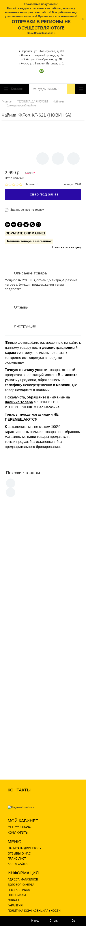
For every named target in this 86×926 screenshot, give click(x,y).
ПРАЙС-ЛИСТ (17, 858)
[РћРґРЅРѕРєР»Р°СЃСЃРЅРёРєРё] (19, 224)
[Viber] (32, 224)
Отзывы (21, 307)
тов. (35, 920)
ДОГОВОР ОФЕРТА (21, 884)
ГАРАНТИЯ (15, 905)
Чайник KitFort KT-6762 (48, 750)
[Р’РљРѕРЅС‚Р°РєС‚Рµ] (13, 224)
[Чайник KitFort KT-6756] (20, 536)
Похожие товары (23, 472)
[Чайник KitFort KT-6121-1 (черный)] (20, 565)
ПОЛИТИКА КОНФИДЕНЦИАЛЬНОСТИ (34, 910)
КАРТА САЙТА (18, 864)
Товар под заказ (43, 194)
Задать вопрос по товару (27, 209)
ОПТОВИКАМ (17, 895)
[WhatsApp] (38, 224)
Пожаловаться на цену (66, 247)
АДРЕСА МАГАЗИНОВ (23, 879)
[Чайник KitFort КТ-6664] (20, 673)
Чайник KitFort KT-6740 (48, 695)
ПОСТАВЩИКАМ (19, 890)
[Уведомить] (42, 158)
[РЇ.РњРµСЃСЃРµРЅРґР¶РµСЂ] (7, 224)
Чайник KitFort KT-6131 (48, 504)
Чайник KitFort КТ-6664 (48, 668)
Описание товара (30, 273)
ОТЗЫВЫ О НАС (19, 853)
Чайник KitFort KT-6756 (48, 531)
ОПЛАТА (13, 900)
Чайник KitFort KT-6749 (48, 641)
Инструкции (25, 326)
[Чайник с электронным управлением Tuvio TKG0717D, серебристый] (20, 594)
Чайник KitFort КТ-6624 (48, 613)
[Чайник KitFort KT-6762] (20, 754)
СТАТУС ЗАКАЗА (19, 827)
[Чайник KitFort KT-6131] (20, 509)
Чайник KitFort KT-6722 (48, 722)
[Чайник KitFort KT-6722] (20, 727)
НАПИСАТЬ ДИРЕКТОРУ (24, 848)
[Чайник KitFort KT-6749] (20, 645)
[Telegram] (26, 224)
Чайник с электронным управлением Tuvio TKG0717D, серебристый (53, 590)
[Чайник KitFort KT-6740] (20, 700)
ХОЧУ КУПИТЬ (18, 832)
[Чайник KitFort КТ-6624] (20, 618)
